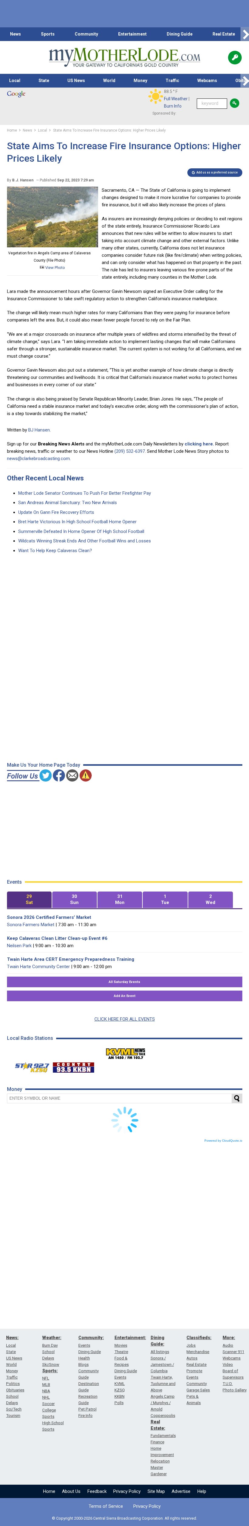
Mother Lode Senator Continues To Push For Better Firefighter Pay (84, 493)
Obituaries (15, 1390)
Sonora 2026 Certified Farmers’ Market (49, 917)
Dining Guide (180, 34)
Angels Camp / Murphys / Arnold (163, 1402)
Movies (120, 1345)
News (15, 34)
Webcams (207, 80)
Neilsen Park (19, 945)
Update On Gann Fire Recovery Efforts (56, 512)
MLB (46, 1384)
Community (86, 34)
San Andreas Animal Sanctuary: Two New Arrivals (67, 502)
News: (12, 1337)
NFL (45, 1378)
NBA (46, 1391)
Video (228, 1364)
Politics (13, 1383)
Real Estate (224, 34)
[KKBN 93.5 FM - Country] (73, 1066)
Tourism (13, 1415)
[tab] (29, 900)
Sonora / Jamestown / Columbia (162, 1364)
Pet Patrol (87, 1409)
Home (49, 1491)
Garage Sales (198, 1390)
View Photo (54, 267)
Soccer (48, 1403)
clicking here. (199, 444)
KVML (119, 1383)
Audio (228, 1345)
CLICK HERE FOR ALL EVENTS (124, 1019)
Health (84, 1358)
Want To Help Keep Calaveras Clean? (55, 550)
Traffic (172, 80)
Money (140, 80)
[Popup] (235, 57)
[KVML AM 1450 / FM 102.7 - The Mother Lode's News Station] (125, 1052)
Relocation (160, 1461)
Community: (91, 1337)
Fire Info (85, 1415)
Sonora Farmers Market (30, 924)
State (44, 80)
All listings (160, 1351)
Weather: (51, 1337)
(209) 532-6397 (129, 451)
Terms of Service (106, 1506)
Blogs (83, 1364)
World (109, 80)
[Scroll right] (244, 34)
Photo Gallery (235, 1390)
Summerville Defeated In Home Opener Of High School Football (81, 531)
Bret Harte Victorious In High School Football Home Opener (77, 521)
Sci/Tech (14, 1409)
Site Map (156, 1491)
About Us (71, 1491)
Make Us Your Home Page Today (43, 765)
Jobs (191, 1345)
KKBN (119, 1396)
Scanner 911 (233, 1351)
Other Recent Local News (45, 478)
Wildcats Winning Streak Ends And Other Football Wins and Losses (84, 541)
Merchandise (197, 1351)
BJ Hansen (39, 430)
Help (201, 1491)
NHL (46, 1397)
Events (84, 1345)
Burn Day (50, 1345)
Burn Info (173, 106)
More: (229, 1337)
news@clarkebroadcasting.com (38, 458)
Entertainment (132, 34)
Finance (157, 1442)
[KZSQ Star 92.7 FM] (29, 1066)
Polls (119, 1403)
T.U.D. (228, 1383)
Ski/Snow (50, 1364)
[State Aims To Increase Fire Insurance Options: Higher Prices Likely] (52, 246)
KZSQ (119, 1390)
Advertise (181, 1491)
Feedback (97, 1491)
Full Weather (176, 98)
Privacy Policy (127, 1491)
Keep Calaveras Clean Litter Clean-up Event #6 (57, 938)
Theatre (121, 1351)
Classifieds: (198, 1337)
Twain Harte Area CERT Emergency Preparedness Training (70, 959)
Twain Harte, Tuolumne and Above (163, 1383)
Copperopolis (163, 1415)
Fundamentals (163, 1435)
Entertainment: (130, 1337)
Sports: (50, 1370)
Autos (191, 1358)
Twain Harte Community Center (38, 966)
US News (76, 80)
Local (14, 80)
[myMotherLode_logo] (124, 57)
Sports (48, 34)
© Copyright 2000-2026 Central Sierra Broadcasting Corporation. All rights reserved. (124, 1518)
